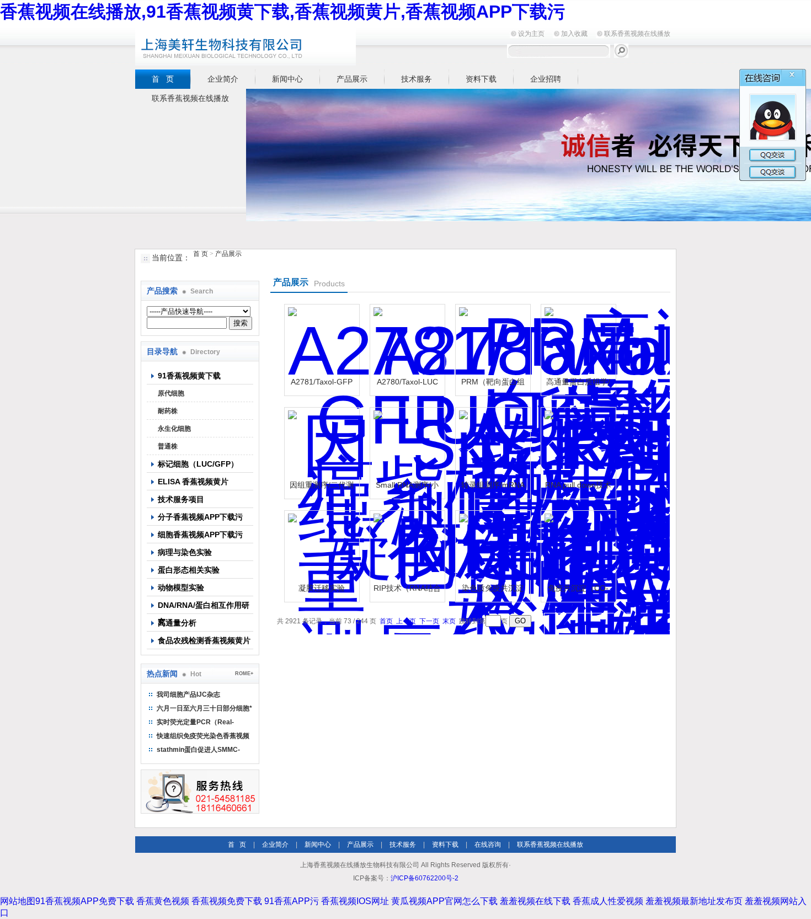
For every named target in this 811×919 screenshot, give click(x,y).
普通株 (168, 446)
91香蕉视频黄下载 (189, 375)
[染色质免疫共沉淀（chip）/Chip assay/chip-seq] (491, 547)
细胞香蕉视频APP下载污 (200, 534)
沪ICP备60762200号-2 (424, 878)
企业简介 (222, 78)
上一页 (406, 621)
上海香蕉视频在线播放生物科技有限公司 (273, 45)
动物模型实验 (181, 587)
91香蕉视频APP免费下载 (84, 901)
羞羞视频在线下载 (535, 901)
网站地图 (17, 901)
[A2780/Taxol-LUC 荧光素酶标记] (406, 340)
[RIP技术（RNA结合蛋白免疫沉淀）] (406, 547)
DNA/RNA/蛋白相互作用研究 (203, 607)
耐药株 (168, 411)
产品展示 (352, 78)
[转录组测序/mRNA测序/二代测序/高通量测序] (491, 443)
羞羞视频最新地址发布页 (694, 901)
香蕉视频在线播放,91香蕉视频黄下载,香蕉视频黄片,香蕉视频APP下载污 (282, 12)
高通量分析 (177, 622)
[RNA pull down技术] (577, 443)
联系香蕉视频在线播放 (637, 34)
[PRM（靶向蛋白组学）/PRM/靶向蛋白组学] (491, 340)
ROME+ (244, 673)
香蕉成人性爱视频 (608, 901)
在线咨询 (487, 844)
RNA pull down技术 (578, 484)
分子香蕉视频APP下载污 (200, 516)
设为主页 (531, 34)
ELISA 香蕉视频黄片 (193, 481)
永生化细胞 (174, 428)
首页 (386, 621)
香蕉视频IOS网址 (355, 901)
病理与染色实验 (185, 552)
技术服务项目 (181, 499)
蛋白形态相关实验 (189, 569)
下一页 (429, 621)
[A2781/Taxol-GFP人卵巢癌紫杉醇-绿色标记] (320, 340)
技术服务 (416, 78)
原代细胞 (171, 393)
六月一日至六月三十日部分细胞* (204, 708)
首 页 (163, 78)
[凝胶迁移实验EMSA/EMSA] (320, 547)
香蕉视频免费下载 (226, 901)
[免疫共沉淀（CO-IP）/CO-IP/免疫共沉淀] (577, 547)
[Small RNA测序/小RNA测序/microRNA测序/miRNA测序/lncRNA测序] (406, 443)
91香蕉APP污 (291, 901)
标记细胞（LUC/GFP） (198, 463)
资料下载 (481, 78)
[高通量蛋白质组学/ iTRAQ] (577, 340)
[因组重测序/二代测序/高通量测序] (320, 443)
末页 (449, 621)
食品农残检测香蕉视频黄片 (204, 640)
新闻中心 (287, 78)
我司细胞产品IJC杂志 (188, 694)
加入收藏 (574, 34)
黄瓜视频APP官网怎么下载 (444, 901)
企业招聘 (545, 78)
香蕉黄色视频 (162, 901)
